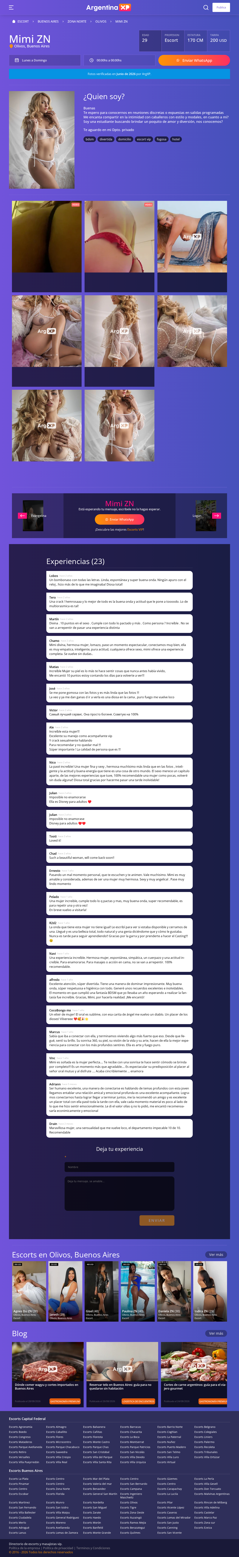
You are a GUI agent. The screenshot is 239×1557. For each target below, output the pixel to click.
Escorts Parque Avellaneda (25, 1447)
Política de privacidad (58, 1548)
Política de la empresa (24, 1548)
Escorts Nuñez (166, 1442)
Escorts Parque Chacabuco (62, 1447)
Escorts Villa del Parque (97, 1457)
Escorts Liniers (203, 1437)
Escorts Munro (55, 1502)
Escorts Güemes (167, 1478)
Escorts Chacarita (131, 1432)
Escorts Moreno (56, 1522)
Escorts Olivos (129, 1502)
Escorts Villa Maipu (58, 1512)
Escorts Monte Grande (97, 1532)
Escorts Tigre (128, 1507)
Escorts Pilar (165, 1502)
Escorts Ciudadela (20, 1517)
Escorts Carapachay (169, 1489)
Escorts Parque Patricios (135, 1447)
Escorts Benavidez (94, 1489)
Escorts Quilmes (130, 1532)
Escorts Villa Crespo (58, 1457)
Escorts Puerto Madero (171, 1447)
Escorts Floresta (93, 1437)
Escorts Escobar (19, 1494)
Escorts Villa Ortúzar (207, 1457)
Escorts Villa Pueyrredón (24, 1462)
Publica (221, 7)
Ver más (216, 1254)
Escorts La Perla (204, 1478)
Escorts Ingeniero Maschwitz (131, 1495)
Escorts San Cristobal (96, 1452)
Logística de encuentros (138, 1401)
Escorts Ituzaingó (131, 1517)
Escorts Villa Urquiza (133, 1462)
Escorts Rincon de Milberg (210, 1502)
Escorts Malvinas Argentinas (212, 1494)
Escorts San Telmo (168, 1452)
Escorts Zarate (92, 1512)
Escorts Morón (92, 1522)
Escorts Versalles (19, 1457)
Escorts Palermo (204, 1442)
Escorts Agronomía (20, 1427)
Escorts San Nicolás (132, 1452)
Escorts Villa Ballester (22, 1512)
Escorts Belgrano (204, 1427)
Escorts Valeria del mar (97, 1484)
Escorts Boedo (18, 1432)
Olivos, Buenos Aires (32, 46)
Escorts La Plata (18, 1478)
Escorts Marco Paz (205, 1517)
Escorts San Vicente (169, 1532)
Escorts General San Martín (100, 1494)
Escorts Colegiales (205, 1432)
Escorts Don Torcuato (207, 1489)
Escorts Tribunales (206, 1452)
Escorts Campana (131, 1489)
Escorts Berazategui (132, 1527)
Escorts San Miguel (95, 1507)
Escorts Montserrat (132, 1442)
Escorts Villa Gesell (206, 1484)
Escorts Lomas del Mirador (174, 1517)
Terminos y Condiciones (93, 1548)
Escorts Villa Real (56, 1462)
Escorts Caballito (56, 1432)
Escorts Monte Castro (96, 1442)
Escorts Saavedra (56, 1452)
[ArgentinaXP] (108, 7)
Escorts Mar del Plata (96, 1478)
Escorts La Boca (129, 1437)
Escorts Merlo (17, 1522)
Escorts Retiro (17, 1452)
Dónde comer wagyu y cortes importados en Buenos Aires (46, 1386)
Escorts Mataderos (20, 1442)
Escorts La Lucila (167, 1494)
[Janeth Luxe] (65, 1291)
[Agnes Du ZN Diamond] (29, 1291)
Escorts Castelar (204, 1512)
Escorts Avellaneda (58, 1527)
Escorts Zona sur (204, 1522)
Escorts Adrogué (19, 1527)
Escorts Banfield (93, 1527)
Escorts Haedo (92, 1517)
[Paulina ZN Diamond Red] (138, 1291)
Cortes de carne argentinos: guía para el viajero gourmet (195, 1386)
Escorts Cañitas (92, 1432)
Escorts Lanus (17, 1532)
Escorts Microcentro (58, 1442)
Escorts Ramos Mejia (133, 1522)
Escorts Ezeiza (203, 1527)
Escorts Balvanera (94, 1427)
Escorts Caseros (167, 1512)
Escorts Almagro (56, 1427)
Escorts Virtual (166, 1462)
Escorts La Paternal (169, 1437)
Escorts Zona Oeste (132, 1512)
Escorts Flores (54, 1437)
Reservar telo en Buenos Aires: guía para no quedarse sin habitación (120, 1386)
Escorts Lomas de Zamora (62, 1532)
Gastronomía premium (65, 1401)
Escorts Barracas (130, 1427)
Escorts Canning (167, 1527)
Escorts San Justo (168, 1522)
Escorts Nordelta (93, 1502)
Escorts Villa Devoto (132, 1457)
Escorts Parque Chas (96, 1447)
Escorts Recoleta (204, 1447)
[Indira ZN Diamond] (210, 1291)
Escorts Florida (55, 1494)
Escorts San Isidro (57, 1507)
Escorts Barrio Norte (170, 1427)
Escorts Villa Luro (168, 1457)
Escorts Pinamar (19, 1484)
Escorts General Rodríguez (62, 1517)
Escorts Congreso (19, 1437)
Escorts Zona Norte (58, 1489)
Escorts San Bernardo (133, 1484)
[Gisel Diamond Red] (102, 1291)
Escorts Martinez (19, 1502)
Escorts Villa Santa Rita (97, 1462)
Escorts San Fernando (22, 1507)
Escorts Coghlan (167, 1432)
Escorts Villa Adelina (207, 1507)
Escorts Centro (55, 1478)
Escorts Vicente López (170, 1507)
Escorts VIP (135, 529)
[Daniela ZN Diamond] (174, 1291)
